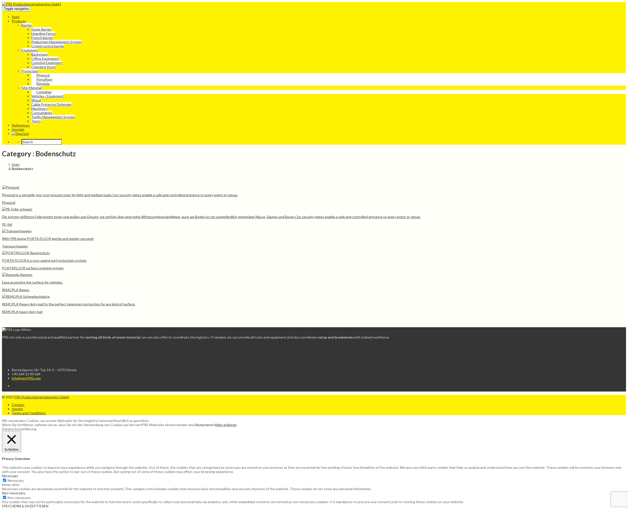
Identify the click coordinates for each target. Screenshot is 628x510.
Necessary (16, 480)
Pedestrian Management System (56, 42)
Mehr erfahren (226, 425)
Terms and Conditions (29, 413)
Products (19, 21)
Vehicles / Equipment (47, 96)
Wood (36, 100)
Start (16, 17)
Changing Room (43, 67)
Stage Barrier (41, 29)
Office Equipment (45, 58)
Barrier (27, 25)
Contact (18, 405)
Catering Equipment (46, 63)
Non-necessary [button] (13, 493)
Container (44, 92)
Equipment (30, 50)
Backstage (39, 54)
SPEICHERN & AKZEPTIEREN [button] (25, 506)
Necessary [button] (10, 476)
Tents (36, 121)
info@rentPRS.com (26, 378)
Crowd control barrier (47, 46)
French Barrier (42, 38)
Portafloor (44, 79)
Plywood (43, 75)
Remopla (43, 83)
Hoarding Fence (43, 33)
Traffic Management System (53, 117)
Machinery (39, 108)
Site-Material (31, 88)
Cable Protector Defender (51, 104)
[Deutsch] (20, 133)
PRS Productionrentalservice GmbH (41, 397)
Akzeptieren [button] (204, 425)
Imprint (17, 409)
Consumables (41, 113)
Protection (30, 71)
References (21, 125)
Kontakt (18, 129)
